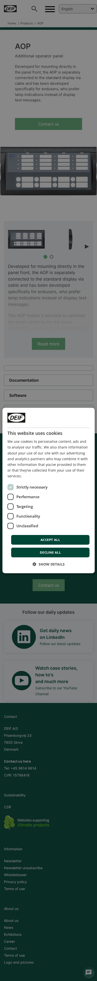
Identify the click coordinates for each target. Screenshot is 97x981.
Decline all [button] (50, 552)
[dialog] (48, 490)
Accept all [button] (50, 539)
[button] (49, 564)
